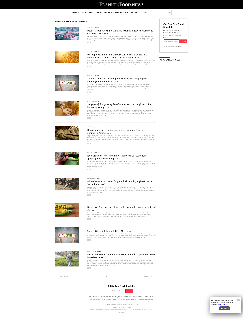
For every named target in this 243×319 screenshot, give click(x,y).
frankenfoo (75, 12)
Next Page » (148, 276)
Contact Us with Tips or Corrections (121, 307)
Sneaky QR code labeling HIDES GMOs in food (110, 231)
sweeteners (108, 12)
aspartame (118, 12)
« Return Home (63, 276)
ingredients (134, 12)
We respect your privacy (111, 299)
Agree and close (224, 308)
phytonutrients (87, 12)
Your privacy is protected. (169, 46)
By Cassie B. (97, 27)
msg (126, 12)
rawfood (98, 12)
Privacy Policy (121, 312)
